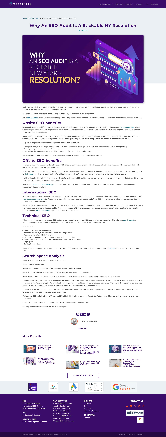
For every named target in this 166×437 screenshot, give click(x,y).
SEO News (34, 18)
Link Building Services (61, 408)
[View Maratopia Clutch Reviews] (94, 391)
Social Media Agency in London (34, 422)
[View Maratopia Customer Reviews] (124, 391)
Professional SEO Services (63, 416)
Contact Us (154, 4)
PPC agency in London (31, 415)
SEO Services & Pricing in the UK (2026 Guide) (45, 347)
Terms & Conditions (126, 434)
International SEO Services (32, 406)
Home (24, 18)
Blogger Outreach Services (63, 421)
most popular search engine (33, 199)
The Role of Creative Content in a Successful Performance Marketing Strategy (132, 363)
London (87, 418)
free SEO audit (32, 118)
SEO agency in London (31, 403)
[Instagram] (88, 314)
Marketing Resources (92, 411)
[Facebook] (77, 314)
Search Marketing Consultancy (34, 408)
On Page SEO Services (62, 411)
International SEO (43, 211)
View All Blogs (83, 375)
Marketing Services (105, 4)
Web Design (119, 4)
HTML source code (127, 127)
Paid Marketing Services (62, 403)
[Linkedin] (84, 314)
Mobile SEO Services (61, 418)
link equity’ (29, 174)
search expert (128, 220)
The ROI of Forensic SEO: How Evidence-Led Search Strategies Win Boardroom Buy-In (132, 349)
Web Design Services (61, 406)
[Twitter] (81, 314)
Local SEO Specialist (61, 413)
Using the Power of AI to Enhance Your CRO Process (90, 363)
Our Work (128, 4)
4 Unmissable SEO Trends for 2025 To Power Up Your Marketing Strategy (46, 360)
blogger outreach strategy (43, 185)
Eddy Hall (111, 248)
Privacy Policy (139, 434)
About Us (138, 4)
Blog (147, 4)
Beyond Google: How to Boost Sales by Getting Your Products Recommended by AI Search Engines (89, 350)
